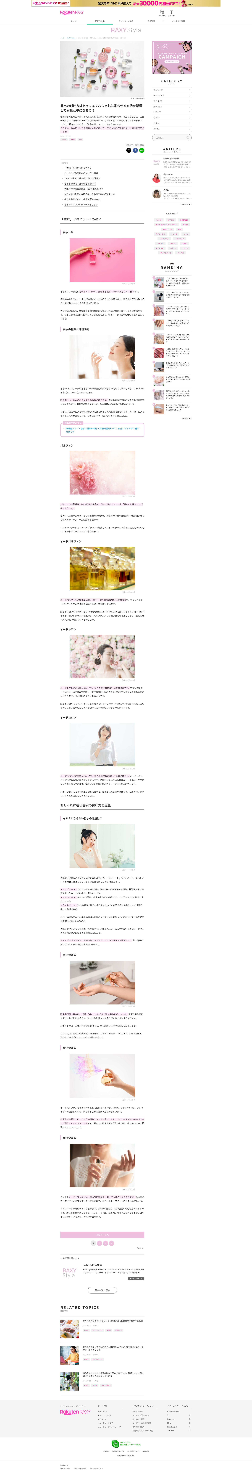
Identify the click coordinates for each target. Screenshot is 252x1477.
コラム (156, 123)
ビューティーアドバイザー (108, 1427)
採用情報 (146, 1451)
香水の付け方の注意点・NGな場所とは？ (83, 188)
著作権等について (133, 1451)
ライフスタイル (97, 1330)
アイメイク (158, 101)
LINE (169, 1423)
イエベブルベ (179, 239)
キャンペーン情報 (126, 21)
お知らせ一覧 (138, 1411)
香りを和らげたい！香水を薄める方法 (82, 199)
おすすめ (171, 220)
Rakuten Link (172, 1427)
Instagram (171, 1419)
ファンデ (185, 248)
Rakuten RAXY (72, 12)
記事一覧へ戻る (102, 1290)
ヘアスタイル (164, 239)
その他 (69, 136)
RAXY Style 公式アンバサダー (166, 224)
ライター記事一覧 (136, 1278)
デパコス (173, 248)
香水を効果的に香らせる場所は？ (80, 183)
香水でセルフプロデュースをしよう (81, 204)
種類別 (109, 1330)
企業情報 (106, 1451)
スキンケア (158, 90)
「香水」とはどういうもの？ (78, 167)
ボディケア (158, 106)
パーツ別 (173, 243)
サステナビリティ (96, 1469)
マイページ (102, 1419)
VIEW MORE (186, 204)
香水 (80, 140)
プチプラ (160, 243)
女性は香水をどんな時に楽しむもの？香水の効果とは (89, 194)
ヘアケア (157, 112)
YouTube (170, 1431)
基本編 (73, 140)
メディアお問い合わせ (141, 1415)
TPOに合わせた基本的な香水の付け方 (82, 178)
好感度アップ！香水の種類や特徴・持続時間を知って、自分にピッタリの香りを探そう (102, 430)
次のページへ (102, 1234)
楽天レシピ (118, 1330)
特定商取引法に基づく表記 (143, 1431)
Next (140, 1248)
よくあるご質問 (178, 21)
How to (64, 140)
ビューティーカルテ (105, 1423)
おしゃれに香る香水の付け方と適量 (81, 173)
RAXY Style (100, 21)
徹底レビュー (167, 229)
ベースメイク (159, 95)
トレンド (174, 234)
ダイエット (160, 248)
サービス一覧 (65, 1469)
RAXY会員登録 (173, 1411)
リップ (185, 234)
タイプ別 (180, 253)
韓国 (179, 229)
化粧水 (184, 243)
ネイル (156, 117)
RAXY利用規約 (138, 1427)
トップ (73, 21)
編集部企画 (184, 220)
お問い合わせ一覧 (80, 1469)
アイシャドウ (160, 234)
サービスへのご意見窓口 (142, 1423)
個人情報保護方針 (118, 1451)
